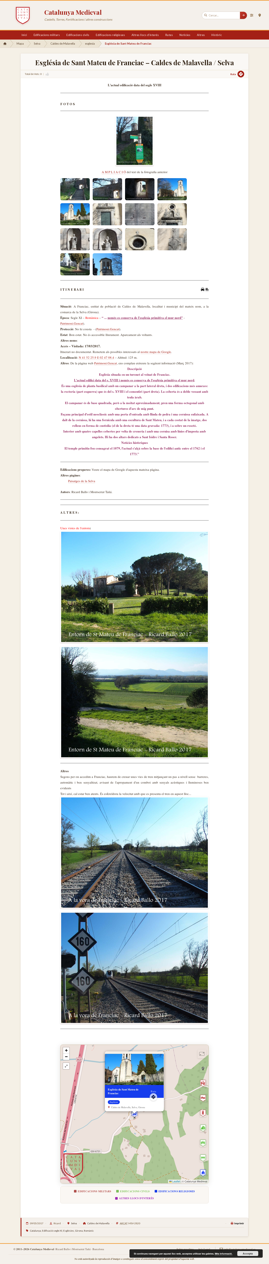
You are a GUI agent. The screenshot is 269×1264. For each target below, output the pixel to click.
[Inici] (5, 44)
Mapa (20, 43)
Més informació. (223, 1253)
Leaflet (176, 1181)
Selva (37, 43)
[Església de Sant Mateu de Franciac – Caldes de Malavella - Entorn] (134, 587)
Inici (24, 35)
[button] (134, 1114)
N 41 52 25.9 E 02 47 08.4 (96, 357)
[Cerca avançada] (251, 15)
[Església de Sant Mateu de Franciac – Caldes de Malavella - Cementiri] (75, 264)
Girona (79, 1230)
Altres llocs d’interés (145, 35)
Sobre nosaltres (185, 1249)
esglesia (90, 43)
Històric (216, 35)
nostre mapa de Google (156, 352)
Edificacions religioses (110, 35)
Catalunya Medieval (73, 12)
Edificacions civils (77, 35)
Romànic (89, 1230)
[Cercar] (243, 15)
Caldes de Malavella (62, 43)
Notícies (184, 35)
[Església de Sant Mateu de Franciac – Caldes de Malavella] (134, 141)
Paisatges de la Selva (81, 481)
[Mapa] (259, 15)
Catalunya (35, 1230)
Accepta (248, 1253)
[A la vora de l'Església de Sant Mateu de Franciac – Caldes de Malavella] (134, 853)
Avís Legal (204, 1249)
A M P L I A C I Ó (114, 172)
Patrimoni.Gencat (71, 323)
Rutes (169, 35)
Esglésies (68, 1230)
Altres (201, 35)
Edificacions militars (47, 35)
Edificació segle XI (52, 1230)
